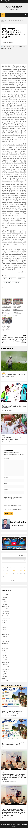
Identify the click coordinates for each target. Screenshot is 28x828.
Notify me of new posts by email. (13, 509)
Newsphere (21, 824)
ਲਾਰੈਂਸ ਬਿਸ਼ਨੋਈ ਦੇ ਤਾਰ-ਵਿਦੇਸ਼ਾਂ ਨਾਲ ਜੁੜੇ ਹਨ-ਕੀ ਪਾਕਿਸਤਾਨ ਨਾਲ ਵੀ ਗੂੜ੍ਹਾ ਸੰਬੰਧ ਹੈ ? (20, 339)
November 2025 (5, 613)
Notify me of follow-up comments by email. (13, 506)
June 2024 (4, 653)
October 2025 (5, 615)
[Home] (3, 15)
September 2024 (6, 646)
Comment (7, 458)
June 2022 (4, 676)
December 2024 (5, 639)
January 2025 (5, 636)
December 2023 (5, 667)
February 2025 (5, 634)
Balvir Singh (13, 715)
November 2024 (5, 641)
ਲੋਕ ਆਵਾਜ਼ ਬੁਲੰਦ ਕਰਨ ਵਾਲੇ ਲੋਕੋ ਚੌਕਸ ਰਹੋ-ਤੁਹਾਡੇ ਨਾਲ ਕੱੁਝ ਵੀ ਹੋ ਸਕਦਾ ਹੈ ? (8, 339)
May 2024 (4, 655)
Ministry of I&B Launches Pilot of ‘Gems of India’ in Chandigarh (12, 712)
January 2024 (5, 664)
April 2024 (4, 657)
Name (6, 477)
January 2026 (5, 608)
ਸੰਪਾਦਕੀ (3, 26)
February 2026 (5, 606)
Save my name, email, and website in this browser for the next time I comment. (13, 499)
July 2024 (4, 650)
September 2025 (6, 618)
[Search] (26, 14)
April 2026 (4, 601)
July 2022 (4, 674)
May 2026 (4, 599)
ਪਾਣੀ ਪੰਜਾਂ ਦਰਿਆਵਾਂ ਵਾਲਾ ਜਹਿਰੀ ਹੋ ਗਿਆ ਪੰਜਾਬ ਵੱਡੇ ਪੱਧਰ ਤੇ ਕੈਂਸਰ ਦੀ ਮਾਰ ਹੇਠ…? (13, 375)
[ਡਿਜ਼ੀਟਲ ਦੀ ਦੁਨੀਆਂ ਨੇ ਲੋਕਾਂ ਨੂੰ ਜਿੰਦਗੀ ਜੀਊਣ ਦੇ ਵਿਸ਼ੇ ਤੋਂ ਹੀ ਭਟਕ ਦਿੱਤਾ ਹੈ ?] (14, 392)
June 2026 (4, 597)
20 (14, 570)
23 (24, 570)
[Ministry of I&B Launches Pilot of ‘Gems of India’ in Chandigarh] (14, 697)
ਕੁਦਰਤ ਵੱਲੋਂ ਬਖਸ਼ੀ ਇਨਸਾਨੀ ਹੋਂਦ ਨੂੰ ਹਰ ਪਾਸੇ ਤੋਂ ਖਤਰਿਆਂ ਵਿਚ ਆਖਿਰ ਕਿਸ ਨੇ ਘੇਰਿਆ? (12, 438)
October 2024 (5, 643)
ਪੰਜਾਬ (3, 709)
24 (3, 573)
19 (10, 570)
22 (21, 570)
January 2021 (5, 680)
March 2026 (4, 604)
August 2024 (5, 648)
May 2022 (4, 678)
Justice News (14, 6)
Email (5, 483)
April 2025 (4, 629)
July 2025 (4, 622)
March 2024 (4, 660)
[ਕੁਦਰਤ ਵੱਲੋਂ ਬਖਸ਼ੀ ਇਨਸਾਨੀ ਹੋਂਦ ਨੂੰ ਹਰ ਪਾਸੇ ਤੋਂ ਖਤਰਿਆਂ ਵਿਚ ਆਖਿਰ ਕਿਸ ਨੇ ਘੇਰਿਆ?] (14, 424)
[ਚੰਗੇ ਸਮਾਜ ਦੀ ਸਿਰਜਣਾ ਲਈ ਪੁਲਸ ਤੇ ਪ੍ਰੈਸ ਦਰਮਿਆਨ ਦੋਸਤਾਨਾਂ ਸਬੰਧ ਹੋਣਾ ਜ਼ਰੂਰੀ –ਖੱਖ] (7, 320)
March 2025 (4, 632)
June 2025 (4, 625)
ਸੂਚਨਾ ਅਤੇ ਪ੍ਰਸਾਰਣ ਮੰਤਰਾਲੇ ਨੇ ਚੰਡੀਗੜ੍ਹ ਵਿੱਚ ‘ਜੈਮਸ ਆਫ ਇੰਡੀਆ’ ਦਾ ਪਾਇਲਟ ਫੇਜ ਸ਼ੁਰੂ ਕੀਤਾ (14, 743)
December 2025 (5, 611)
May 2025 (4, 627)
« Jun (12, 580)
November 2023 (5, 669)
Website (6, 489)
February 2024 (5, 662)
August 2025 (5, 620)
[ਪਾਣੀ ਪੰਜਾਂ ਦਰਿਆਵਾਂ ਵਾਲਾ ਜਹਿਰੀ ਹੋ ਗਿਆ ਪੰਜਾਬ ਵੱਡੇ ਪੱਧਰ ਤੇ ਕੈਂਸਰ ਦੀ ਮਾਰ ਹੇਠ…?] (14, 361)
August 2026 (5, 594)
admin (11, 42)
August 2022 (5, 671)
